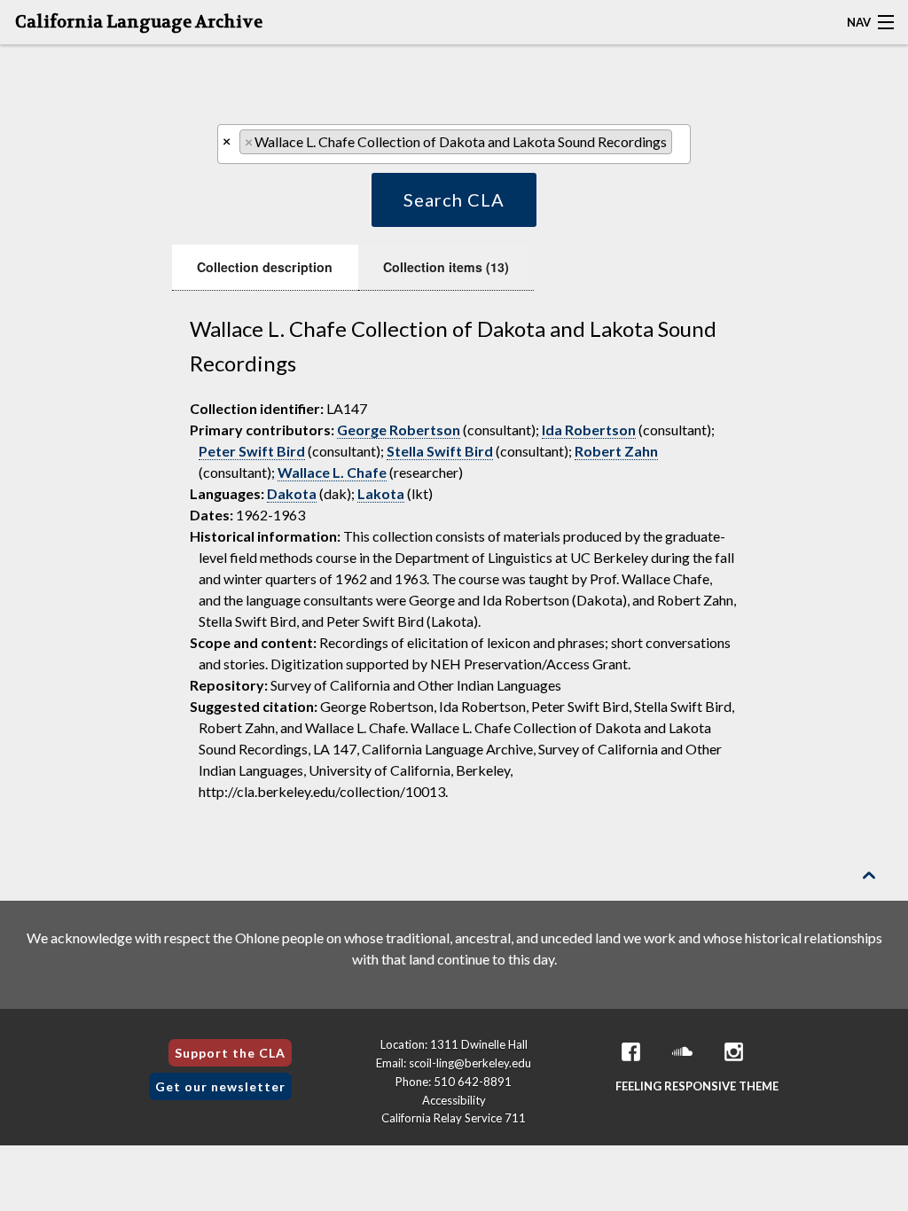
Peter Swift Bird (252, 450)
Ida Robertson (589, 429)
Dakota (292, 493)
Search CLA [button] (454, 199)
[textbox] (682, 145)
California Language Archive (138, 22)
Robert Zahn (616, 450)
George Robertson (398, 429)
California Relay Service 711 (453, 1118)
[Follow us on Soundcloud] (683, 1051)
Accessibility (454, 1100)
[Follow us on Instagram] (734, 1051)
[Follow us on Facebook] (631, 1051)
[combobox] (453, 144)
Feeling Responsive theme (697, 1086)
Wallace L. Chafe (332, 472)
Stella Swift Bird (440, 450)
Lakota (380, 493)
